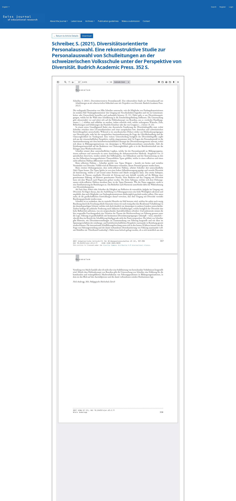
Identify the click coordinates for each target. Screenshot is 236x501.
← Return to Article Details (65, 35)
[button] (59, 21)
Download (87, 35)
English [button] (6, 7)
